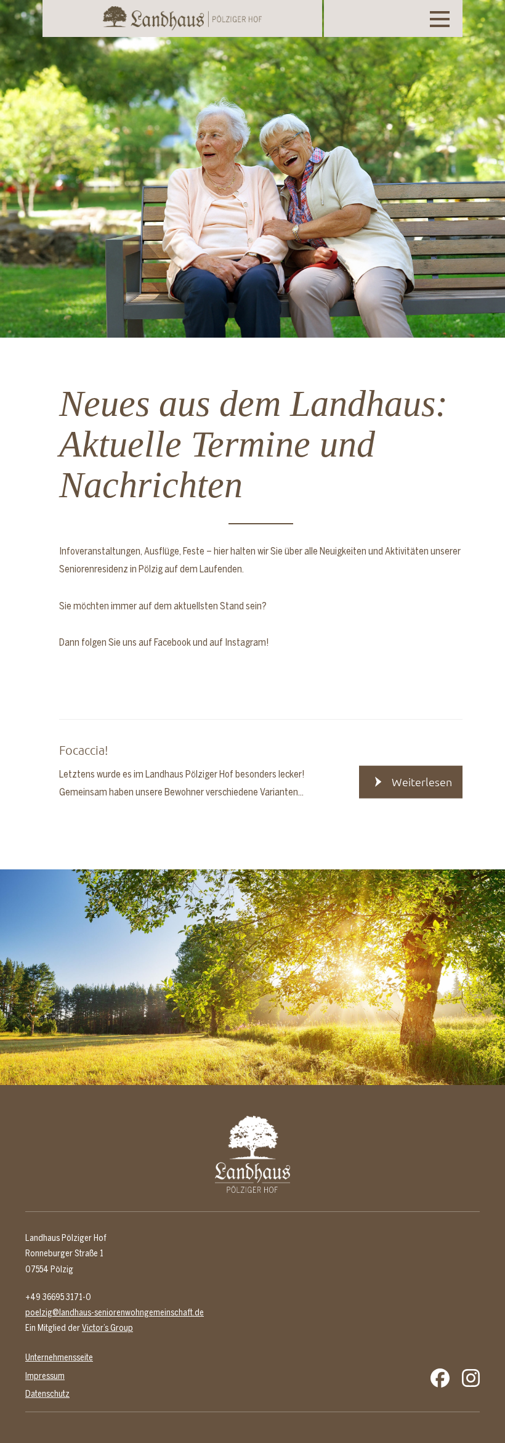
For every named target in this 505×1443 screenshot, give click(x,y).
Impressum (45, 1376)
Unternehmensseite (59, 1357)
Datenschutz (47, 1394)
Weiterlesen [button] (422, 781)
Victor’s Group (107, 1328)
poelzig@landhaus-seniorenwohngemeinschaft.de (114, 1312)
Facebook (172, 642)
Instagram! (247, 642)
